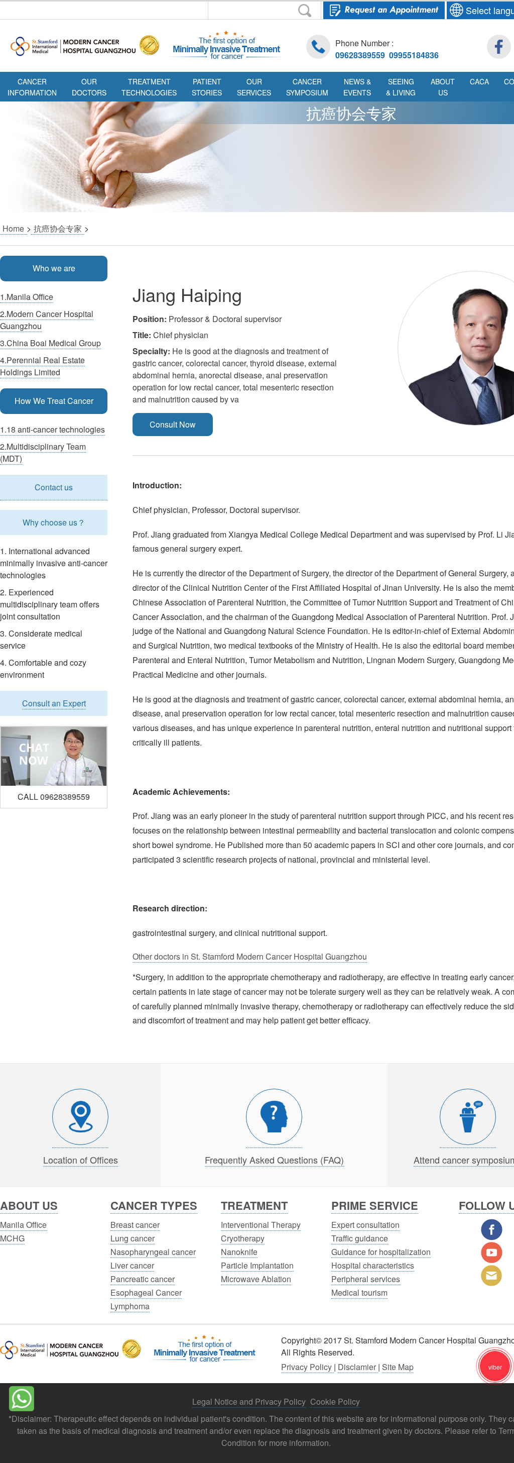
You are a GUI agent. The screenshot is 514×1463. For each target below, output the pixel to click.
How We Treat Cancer (54, 400)
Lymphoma (130, 1306)
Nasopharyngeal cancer (153, 1252)
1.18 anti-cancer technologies (52, 429)
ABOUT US (29, 1205)
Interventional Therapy (261, 1224)
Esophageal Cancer (146, 1292)
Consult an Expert (54, 703)
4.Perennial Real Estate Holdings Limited (42, 366)
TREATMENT (254, 1205)
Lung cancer (132, 1238)
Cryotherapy (243, 1238)
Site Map (398, 1367)
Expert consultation (365, 1224)
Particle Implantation (257, 1265)
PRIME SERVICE (374, 1205)
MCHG (12, 1238)
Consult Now (173, 424)
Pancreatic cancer (142, 1279)
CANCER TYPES (153, 1205)
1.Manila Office (26, 296)
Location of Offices (80, 1159)
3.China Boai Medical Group (50, 343)
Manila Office (23, 1224)
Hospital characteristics (372, 1265)
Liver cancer (132, 1265)
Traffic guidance (359, 1238)
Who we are (54, 268)
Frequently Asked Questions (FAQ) (274, 1159)
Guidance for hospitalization (381, 1252)
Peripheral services (365, 1279)
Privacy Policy (307, 1367)
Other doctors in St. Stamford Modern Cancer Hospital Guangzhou (250, 956)
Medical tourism (359, 1292)
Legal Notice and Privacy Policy (249, 1401)
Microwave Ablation (256, 1279)
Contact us (54, 487)
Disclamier (358, 1367)
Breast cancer (135, 1224)
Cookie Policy (335, 1401)
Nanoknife (239, 1252)
